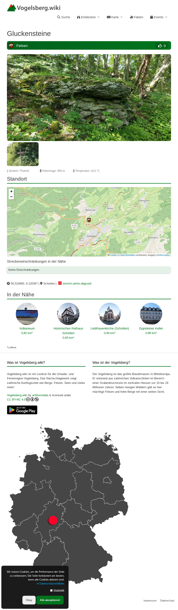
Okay (29, 600)
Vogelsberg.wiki (17, 395)
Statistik (58, 590)
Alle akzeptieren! (50, 600)
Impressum (150, 600)
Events (158, 17)
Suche (65, 17)
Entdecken (88, 17)
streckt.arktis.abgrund (77, 283)
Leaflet (113, 254)
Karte (114, 17)
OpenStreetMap (127, 254)
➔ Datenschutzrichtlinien (50, 583)
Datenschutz (167, 600)
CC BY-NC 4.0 (16, 399)
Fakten (138, 17)
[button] (89, 220)
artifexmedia (163, 254)
